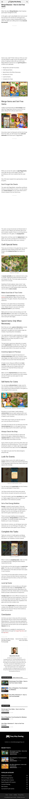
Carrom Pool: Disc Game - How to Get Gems (21, 639)
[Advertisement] (14, 40)
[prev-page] (2, 701)
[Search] (27, 1)
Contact (10, 794)
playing (3, 297)
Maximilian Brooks (14, 656)
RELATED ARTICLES (6, 677)
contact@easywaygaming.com (17, 742)
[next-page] (4, 701)
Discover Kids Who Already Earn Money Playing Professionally (7, 640)
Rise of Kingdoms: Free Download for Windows (14, 717)
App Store (5, 632)
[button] (2, 1)
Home (7, 794)
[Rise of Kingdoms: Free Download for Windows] (4, 689)
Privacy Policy (21, 794)
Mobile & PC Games (4, 684)
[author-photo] (14, 654)
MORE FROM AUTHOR (18, 677)
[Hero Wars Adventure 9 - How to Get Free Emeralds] (4, 696)
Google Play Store (19, 631)
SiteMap (15, 794)
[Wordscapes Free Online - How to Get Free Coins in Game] (4, 682)
